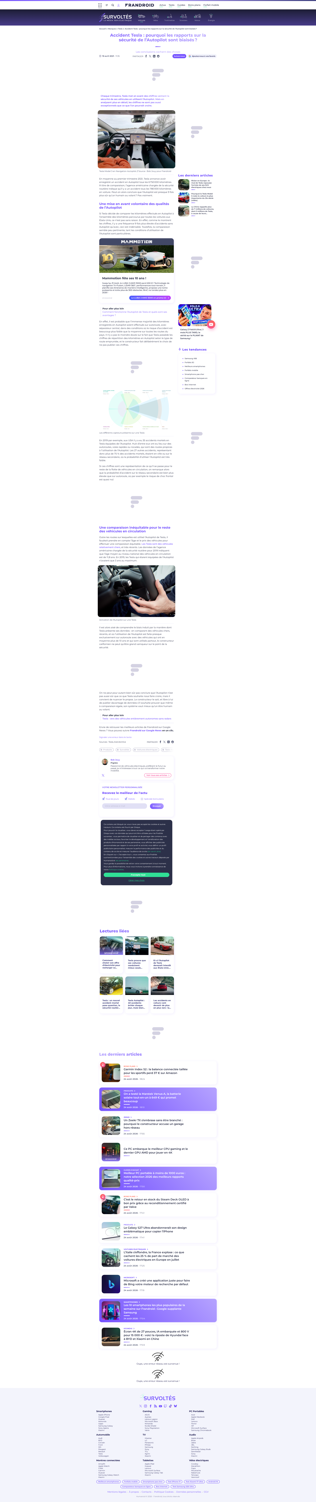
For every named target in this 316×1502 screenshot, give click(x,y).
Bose (193, 1440)
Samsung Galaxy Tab (154, 1473)
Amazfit (101, 1464)
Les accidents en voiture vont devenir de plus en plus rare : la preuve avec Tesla (162, 1004)
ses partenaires (122, 860)
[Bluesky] (175, 1406)
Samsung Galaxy (105, 1426)
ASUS (147, 1415)
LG (146, 1440)
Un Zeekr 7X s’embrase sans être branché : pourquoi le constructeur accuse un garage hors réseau (154, 1124)
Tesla (120, 29)
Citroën (101, 1443)
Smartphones (104, 1411)
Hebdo (131, 799)
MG (99, 1447)
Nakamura (195, 1473)
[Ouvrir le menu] (100, 5)
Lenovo (194, 1421)
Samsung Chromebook (201, 1430)
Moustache (196, 1470)
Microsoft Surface (199, 1428)
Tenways (194, 1475)
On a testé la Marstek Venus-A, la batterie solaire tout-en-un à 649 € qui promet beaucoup (152, 1097)
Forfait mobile (211, 5)
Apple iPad (149, 1464)
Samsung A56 (191, 358)
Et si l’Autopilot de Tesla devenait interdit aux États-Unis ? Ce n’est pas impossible (162, 964)
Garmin (101, 1470)
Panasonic (149, 1443)
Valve (147, 1430)
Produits (107, 750)
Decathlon (195, 1466)
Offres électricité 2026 (194, 388)
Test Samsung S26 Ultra (183, 1486)
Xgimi (147, 1454)
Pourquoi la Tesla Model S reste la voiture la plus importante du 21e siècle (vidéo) (202, 197)
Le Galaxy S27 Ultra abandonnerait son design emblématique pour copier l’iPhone (155, 1229)
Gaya (193, 1468)
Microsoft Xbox (151, 1421)
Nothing (194, 1447)
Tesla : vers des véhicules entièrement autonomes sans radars (136, 718)
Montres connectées (108, 1460)
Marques (112, 29)
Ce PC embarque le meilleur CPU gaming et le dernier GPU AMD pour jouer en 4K (156, 1150)
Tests (171, 5)
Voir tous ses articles (156, 775)
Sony (147, 1449)
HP (192, 1426)
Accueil (102, 29)
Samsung (149, 1447)
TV (144, 1434)
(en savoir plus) (154, 851)
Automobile (103, 1434)
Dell (193, 1419)
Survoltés (124, 750)
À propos (134, 1492)
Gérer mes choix (136, 880)
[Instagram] (146, 1406)
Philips (148, 1445)
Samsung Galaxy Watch (108, 1475)
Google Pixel (103, 1417)
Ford (100, 1445)
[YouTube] (160, 1406)
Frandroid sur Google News (146, 730)
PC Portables (196, 1411)
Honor (194, 1424)
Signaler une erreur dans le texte (115, 737)
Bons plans (194, 5)
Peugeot (102, 1449)
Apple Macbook (198, 1417)
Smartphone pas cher (194, 374)
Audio (192, 1434)
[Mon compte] (118, 5)
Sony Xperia (103, 1428)
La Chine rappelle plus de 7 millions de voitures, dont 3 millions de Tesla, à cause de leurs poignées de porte (202, 211)
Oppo (100, 1424)
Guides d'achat (131, 1170)
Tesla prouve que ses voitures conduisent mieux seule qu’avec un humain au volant (137, 964)
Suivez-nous (179, 56)
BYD (100, 1440)
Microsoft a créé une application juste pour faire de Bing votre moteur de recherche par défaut (157, 1282)
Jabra (193, 1443)
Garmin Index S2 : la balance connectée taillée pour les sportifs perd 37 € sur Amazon (156, 1071)
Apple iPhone (104, 1415)
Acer (193, 1415)
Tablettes (148, 1460)
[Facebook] (151, 1406)
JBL (192, 1445)
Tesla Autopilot (172, 750)
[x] (103, 775)
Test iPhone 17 (174, 1482)
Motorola (102, 1421)
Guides (181, 5)
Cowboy (194, 1464)
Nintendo (149, 1424)
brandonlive (120, 742)
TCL (146, 1451)
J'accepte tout (138, 875)
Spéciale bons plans (154, 799)
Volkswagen (103, 1456)
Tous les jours (112, 799)
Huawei (101, 1419)
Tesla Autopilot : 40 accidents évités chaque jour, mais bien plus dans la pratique (136, 1004)
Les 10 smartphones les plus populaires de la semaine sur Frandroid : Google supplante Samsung (154, 1308)
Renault (101, 1451)
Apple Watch (103, 1466)
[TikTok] (170, 1406)
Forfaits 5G (189, 362)
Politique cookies (116, 869)
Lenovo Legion (151, 1419)
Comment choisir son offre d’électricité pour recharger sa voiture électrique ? (111, 964)
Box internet (190, 385)
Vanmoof (195, 1477)
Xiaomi (101, 1430)
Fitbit (100, 1468)
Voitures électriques (147, 750)
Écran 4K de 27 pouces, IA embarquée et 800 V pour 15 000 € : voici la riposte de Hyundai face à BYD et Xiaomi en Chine (156, 1335)
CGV (206, 1492)
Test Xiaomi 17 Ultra (194, 1482)
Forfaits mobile (191, 370)
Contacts (146, 1492)
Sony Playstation (152, 1428)
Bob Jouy (115, 760)
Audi (100, 1438)
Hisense (148, 1438)
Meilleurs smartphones (195, 366)
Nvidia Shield (150, 1426)
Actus (162, 5)
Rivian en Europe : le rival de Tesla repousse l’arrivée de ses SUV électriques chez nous (201, 184)
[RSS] (156, 1406)
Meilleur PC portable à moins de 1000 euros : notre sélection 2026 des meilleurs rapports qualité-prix (154, 1176)
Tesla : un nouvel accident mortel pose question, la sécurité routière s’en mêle (111, 1004)
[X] (141, 1406)
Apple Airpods (197, 1438)
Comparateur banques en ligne (136, 1486)
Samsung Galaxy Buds (201, 1449)
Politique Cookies (164, 1492)
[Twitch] (165, 1406)
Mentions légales (116, 1492)
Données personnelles (188, 1492)
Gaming (147, 1411)
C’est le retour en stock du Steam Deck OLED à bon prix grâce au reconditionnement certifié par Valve (156, 1203)
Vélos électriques (199, 1460)
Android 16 (213, 1482)
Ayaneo (148, 1417)
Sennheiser (196, 1451)
